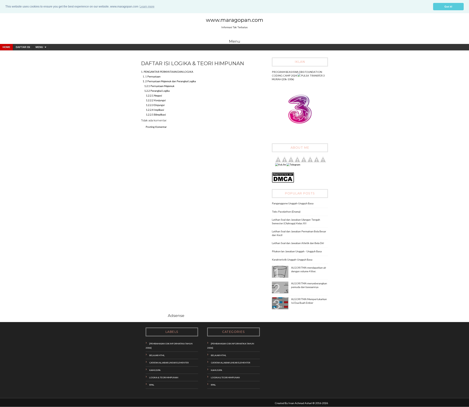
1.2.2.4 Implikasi (155, 109)
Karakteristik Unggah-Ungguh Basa (292, 259)
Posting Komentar (156, 126)
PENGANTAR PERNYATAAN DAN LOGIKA (168, 71)
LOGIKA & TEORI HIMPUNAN (163, 377)
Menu (39, 47)
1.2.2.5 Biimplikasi (156, 114)
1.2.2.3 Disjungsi (155, 105)
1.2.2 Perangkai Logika (157, 90)
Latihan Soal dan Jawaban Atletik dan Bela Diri (298, 243)
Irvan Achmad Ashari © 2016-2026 (308, 403)
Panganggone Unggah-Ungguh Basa (292, 203)
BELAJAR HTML (157, 355)
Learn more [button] (147, 6)
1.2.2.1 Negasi (154, 95)
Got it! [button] (448, 6)
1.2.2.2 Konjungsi (156, 100)
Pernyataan (153, 76)
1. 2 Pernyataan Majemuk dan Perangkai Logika (169, 81)
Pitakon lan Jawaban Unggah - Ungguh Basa (297, 251)
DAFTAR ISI (23, 47)
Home (6, 47)
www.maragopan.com (234, 20)
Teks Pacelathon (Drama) (286, 211)
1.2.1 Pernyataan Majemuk (159, 86)
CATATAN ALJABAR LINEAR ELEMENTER (169, 362)
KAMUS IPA (154, 370)
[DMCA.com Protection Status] (283, 181)
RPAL (151, 384)
